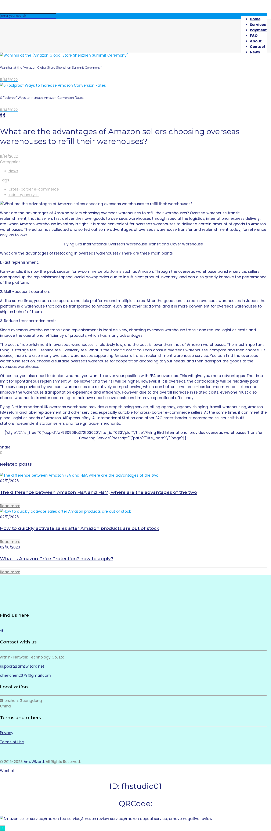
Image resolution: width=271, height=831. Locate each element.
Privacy (6, 732)
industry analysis (23, 194)
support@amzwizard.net (22, 666)
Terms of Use (12, 742)
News (13, 171)
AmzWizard (34, 761)
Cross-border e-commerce (33, 189)
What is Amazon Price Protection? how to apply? (56, 558)
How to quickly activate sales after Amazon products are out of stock (79, 528)
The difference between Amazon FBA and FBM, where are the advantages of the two (98, 492)
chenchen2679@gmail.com (25, 675)
